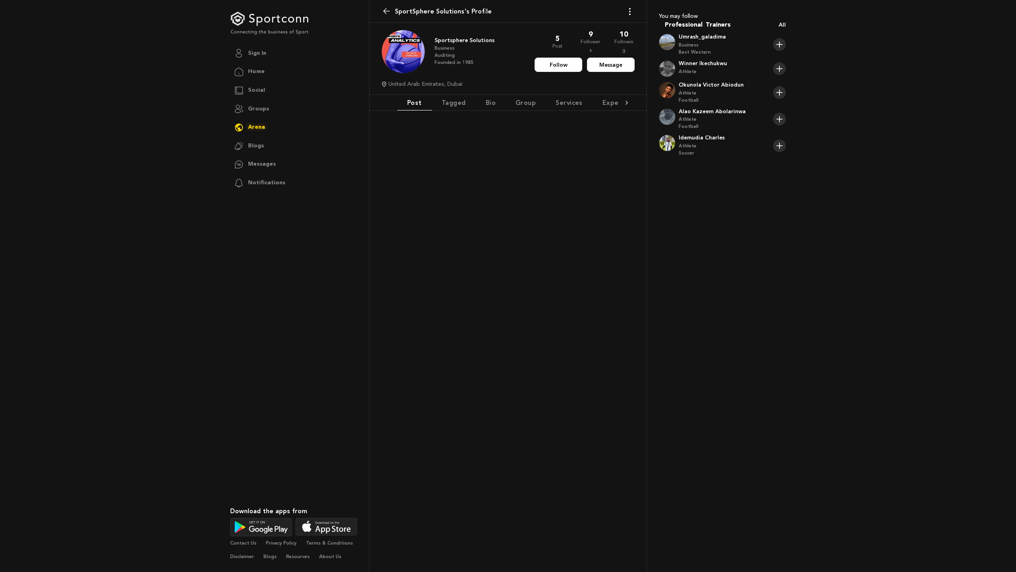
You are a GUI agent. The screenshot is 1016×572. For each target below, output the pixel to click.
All (782, 24)
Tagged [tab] (454, 102)
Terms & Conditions (329, 543)
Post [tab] (414, 102)
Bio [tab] (491, 102)
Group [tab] (526, 102)
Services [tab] (569, 102)
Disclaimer (242, 556)
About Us (330, 556)
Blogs (270, 556)
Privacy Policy (281, 543)
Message (610, 65)
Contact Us (243, 543)
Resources (298, 556)
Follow (559, 65)
